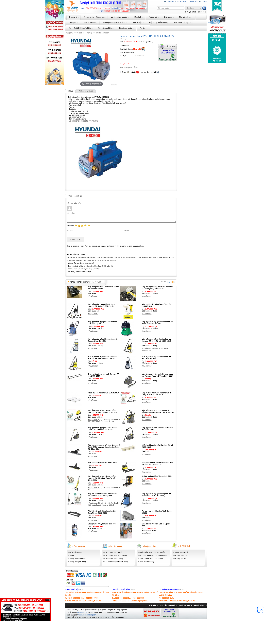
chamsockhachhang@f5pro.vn (15, 619)
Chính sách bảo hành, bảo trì (115, 555)
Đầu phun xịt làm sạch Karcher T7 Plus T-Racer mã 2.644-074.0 (157, 464)
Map (81, 590)
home (67, 1)
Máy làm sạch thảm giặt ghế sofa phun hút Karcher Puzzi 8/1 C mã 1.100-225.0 (157, 375)
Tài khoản (170, 1)
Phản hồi (152, 605)
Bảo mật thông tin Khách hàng (116, 562)
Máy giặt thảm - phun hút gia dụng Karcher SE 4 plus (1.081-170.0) (101, 305)
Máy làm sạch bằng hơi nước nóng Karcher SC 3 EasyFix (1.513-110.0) (102, 411)
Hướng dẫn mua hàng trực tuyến (152, 552)
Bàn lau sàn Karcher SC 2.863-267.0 (102, 463)
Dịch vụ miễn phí (180, 555)
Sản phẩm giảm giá (167, 605)
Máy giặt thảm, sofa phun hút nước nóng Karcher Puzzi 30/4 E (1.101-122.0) (158, 411)
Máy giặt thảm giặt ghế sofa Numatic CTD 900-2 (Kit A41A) (102, 323)
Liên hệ (204, 1)
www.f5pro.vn (82, 612)
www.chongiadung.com (87, 615)
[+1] (158, 67)
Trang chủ (69, 33)
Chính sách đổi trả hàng (113, 559)
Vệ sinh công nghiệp (84, 33)
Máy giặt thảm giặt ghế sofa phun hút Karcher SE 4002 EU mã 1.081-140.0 (156, 340)
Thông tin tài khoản (181, 552)
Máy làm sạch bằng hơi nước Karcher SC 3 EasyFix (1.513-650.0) (157, 288)
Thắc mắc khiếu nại (146, 562)
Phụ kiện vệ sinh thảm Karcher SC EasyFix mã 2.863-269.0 (102, 512)
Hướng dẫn (194, 1)
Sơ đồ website (184, 605)
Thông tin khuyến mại (77, 559)
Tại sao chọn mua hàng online (151, 559)
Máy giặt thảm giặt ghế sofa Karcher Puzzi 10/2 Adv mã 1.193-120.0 (102, 429)
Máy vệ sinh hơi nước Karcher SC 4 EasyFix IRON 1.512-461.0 (156, 394)
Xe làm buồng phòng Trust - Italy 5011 (157, 476)
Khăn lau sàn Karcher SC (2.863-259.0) (103, 393)
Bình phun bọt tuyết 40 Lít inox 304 (102, 524)
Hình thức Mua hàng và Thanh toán (153, 555)
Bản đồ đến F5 (199, 605)
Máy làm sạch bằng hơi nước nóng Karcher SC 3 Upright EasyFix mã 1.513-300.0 (102, 478)
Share (136, 67)
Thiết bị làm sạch (102, 33)
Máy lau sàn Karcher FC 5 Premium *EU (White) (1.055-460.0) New (102, 495)
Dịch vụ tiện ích (180, 559)
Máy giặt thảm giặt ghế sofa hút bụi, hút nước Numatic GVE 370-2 (157, 323)
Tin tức (72, 555)
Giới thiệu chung (75, 552)
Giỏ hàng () (181, 1)
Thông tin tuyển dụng (77, 562)
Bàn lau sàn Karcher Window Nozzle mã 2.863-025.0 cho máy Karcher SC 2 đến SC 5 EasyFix (104, 447)
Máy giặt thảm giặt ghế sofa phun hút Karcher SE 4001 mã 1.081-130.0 (102, 358)
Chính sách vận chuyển (113, 552)
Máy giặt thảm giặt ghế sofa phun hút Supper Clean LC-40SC (102, 340)
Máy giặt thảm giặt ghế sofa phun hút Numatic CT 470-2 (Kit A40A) (156, 495)
